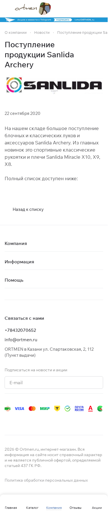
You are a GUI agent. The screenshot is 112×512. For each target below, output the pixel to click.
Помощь (14, 280)
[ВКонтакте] (8, 420)
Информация (19, 261)
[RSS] (100, 55)
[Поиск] (77, 8)
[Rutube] (65, 420)
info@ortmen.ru (21, 339)
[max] (88, 420)
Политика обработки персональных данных (46, 480)
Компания (16, 243)
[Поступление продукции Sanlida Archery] (54, 86)
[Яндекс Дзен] (54, 420)
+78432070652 (20, 330)
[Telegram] (19, 420)
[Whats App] (42, 420)
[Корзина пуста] (100, 8)
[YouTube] (31, 420)
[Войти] (89, 8)
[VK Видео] (77, 420)
